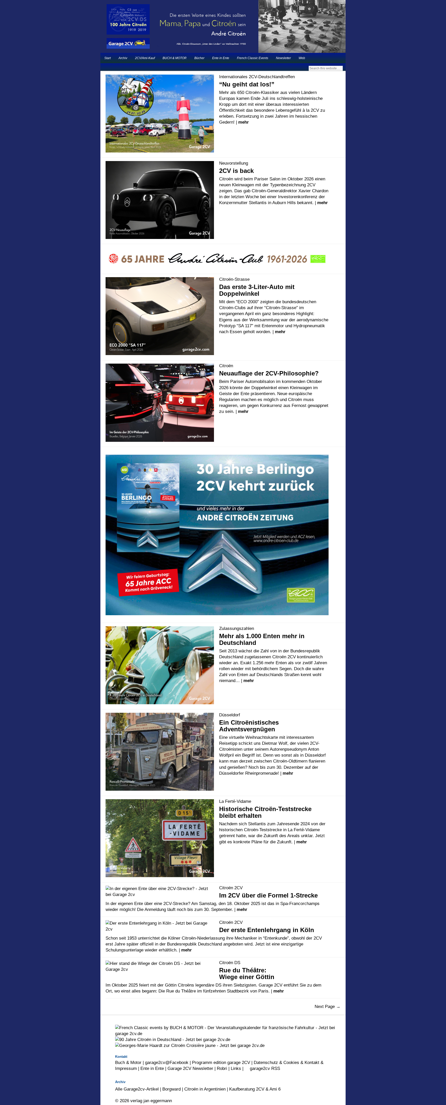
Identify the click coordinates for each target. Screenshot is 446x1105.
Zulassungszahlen (236, 628)
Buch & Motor (128, 1062)
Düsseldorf (229, 714)
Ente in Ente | (154, 1068)
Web (302, 58)
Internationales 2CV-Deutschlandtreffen (257, 76)
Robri (222, 1068)
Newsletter (283, 58)
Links (236, 1068)
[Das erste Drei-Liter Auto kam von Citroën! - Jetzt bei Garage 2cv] (223, 224)
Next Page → (327, 1006)
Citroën (226, 365)
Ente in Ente (220, 58)
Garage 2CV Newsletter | (192, 1068)
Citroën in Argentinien (205, 1089)
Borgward (171, 1089)
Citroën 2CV (231, 887)
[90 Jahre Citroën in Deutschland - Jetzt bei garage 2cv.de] (172, 1039)
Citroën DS (229, 962)
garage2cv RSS (264, 1068)
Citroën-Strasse (234, 279)
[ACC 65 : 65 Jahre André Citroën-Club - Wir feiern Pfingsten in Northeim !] (217, 259)
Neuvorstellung (233, 163)
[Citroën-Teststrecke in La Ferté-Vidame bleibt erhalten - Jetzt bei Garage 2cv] (223, 863)
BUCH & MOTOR (175, 58)
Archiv (122, 58)
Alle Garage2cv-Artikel (137, 1089)
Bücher (199, 58)
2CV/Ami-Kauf (145, 58)
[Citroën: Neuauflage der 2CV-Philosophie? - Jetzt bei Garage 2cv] (223, 430)
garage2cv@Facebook (166, 1062)
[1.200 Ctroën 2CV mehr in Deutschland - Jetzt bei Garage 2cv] (223, 696)
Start (107, 58)
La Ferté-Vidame (235, 801)
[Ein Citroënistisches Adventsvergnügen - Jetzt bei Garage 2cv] (223, 785)
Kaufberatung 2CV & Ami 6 (255, 1089)
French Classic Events (252, 58)
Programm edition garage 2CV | (223, 1062)
